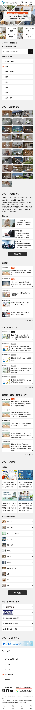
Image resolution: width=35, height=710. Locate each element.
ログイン (22, 4)
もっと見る (28, 320)
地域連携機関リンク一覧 (10, 623)
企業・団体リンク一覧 (10, 629)
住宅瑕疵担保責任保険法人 (11, 618)
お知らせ (26, 4)
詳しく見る (17, 254)
